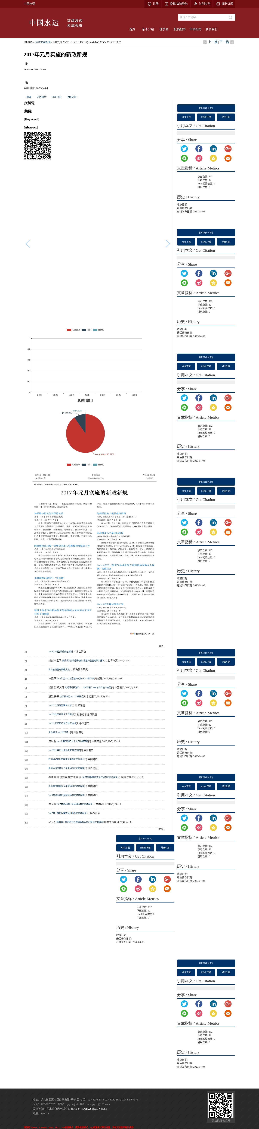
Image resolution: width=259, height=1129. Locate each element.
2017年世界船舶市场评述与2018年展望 (100, 777)
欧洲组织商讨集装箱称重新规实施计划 (66, 759)
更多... (162, 646)
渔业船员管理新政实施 (59, 669)
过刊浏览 (204, 3)
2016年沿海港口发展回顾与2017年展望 (66, 795)
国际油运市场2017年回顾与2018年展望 (66, 768)
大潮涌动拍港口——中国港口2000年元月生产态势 (88, 687)
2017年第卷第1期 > (43, 42)
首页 (132, 29)
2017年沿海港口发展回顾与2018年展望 (74, 804)
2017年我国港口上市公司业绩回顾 (72, 741)
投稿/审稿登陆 (179, 3)
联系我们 (211, 29)
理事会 (163, 29)
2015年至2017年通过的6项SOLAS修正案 (75, 678)
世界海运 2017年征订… (59, 732)
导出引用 (226, 117)
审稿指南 (196, 29)
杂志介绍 (148, 29)
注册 (156, 3)
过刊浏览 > (29, 42)
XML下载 (186, 117)
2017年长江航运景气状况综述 (62, 723)
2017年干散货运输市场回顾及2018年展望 (67, 813)
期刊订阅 (227, 3)
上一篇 (213, 42)
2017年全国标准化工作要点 (61, 714)
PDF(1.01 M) (207, 108)
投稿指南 (180, 29)
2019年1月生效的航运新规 (60, 651)
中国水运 (29, 3)
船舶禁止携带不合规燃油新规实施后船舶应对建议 (80, 822)
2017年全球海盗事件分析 (60, 705)
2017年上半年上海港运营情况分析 (64, 750)
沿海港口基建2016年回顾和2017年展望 (66, 786)
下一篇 (224, 42)
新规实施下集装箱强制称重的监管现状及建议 (83, 660)
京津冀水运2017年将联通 (71, 696)
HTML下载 (206, 117)
